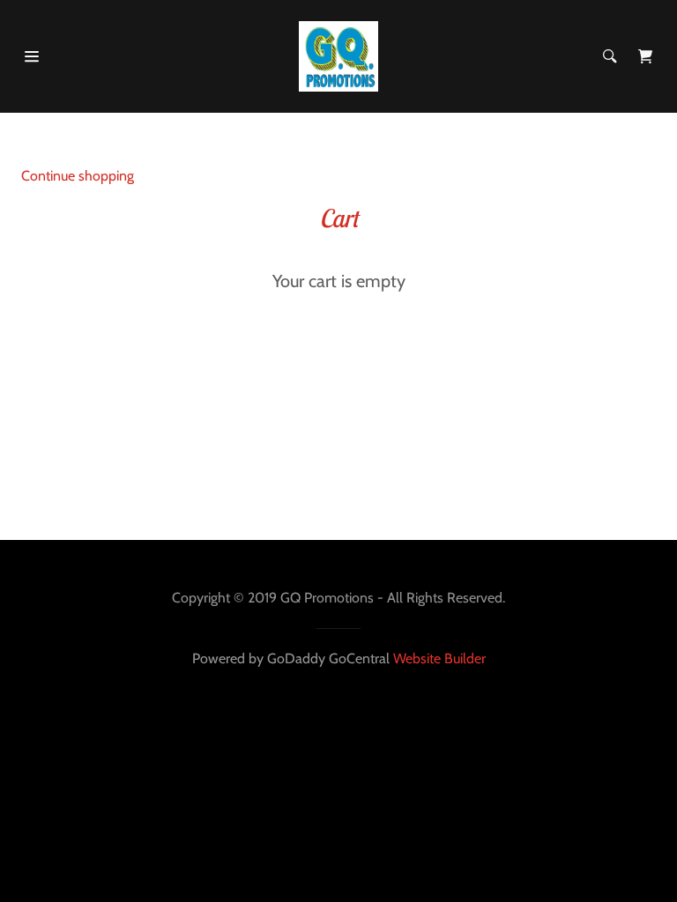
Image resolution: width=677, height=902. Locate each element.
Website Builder (439, 658)
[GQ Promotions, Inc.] (339, 55)
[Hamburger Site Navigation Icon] (84, 56)
